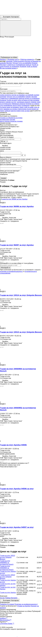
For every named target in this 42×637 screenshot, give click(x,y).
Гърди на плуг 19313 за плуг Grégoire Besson (21, 332)
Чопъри (15, 63)
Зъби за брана (32, 66)
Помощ (7, 598)
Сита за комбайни (24, 63)
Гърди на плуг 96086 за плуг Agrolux (17, 206)
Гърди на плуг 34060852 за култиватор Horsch (6, 562)
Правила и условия (7, 604)
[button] (21, 47)
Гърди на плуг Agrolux (8, 592)
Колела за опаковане (11, 66)
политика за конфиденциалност (11, 271)
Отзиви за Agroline (24, 606)
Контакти (14, 598)
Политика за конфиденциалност (26, 604)
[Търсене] (15, 28)
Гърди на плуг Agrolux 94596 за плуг (17, 489)
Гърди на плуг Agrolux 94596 (13, 445)
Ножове (35, 63)
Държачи (23, 66)
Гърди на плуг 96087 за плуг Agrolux (17, 245)
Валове (9, 63)
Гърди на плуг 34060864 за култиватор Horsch (6, 567)
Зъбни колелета (19, 61)
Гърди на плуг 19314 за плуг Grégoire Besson (21, 295)
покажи (3, 178)
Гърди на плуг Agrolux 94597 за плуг (17, 527)
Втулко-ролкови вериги (8, 68)
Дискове (3, 65)
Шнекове (9, 61)
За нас (2, 598)
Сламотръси (11, 65)
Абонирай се (5, 267)
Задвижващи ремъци (23, 65)
